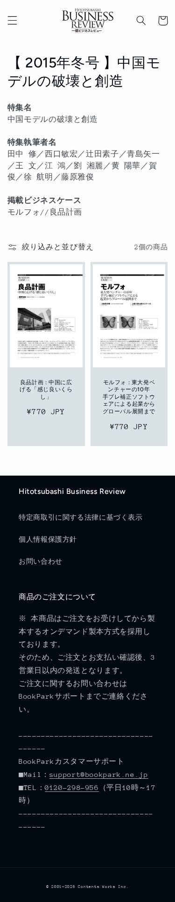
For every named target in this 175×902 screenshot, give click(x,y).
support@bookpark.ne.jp (98, 774)
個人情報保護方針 (48, 539)
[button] (12, 20)
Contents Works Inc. (103, 886)
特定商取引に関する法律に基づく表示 (81, 517)
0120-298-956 (72, 787)
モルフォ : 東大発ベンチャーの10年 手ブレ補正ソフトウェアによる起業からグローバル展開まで (129, 397)
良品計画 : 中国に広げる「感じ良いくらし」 (46, 389)
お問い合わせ (41, 561)
